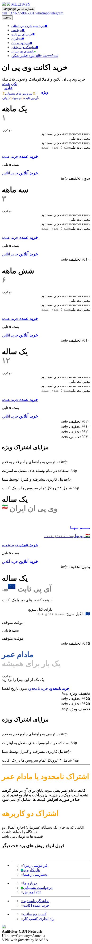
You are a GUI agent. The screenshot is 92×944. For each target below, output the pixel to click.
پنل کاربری (30, 870)
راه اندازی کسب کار (37, 919)
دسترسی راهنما (34, 874)
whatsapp (42, 13)
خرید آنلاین (10, 173)
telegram (56, 13)
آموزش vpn (31, 892)
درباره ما (29, 883)
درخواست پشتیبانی (37, 888)
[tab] (20, 90)
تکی (14, 84)
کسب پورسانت (34, 914)
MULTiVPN (20, 4)
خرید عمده (10, 157)
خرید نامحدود (38, 688)
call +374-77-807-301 (18, 13)
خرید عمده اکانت (35, 905)
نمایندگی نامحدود (35, 901)
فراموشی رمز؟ (34, 865)
